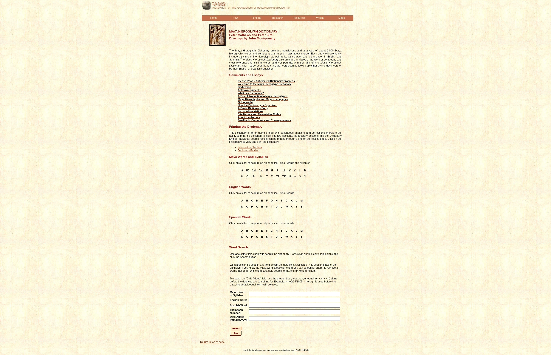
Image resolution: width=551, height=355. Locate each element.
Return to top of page (212, 342)
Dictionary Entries (248, 150)
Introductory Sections (250, 147)
